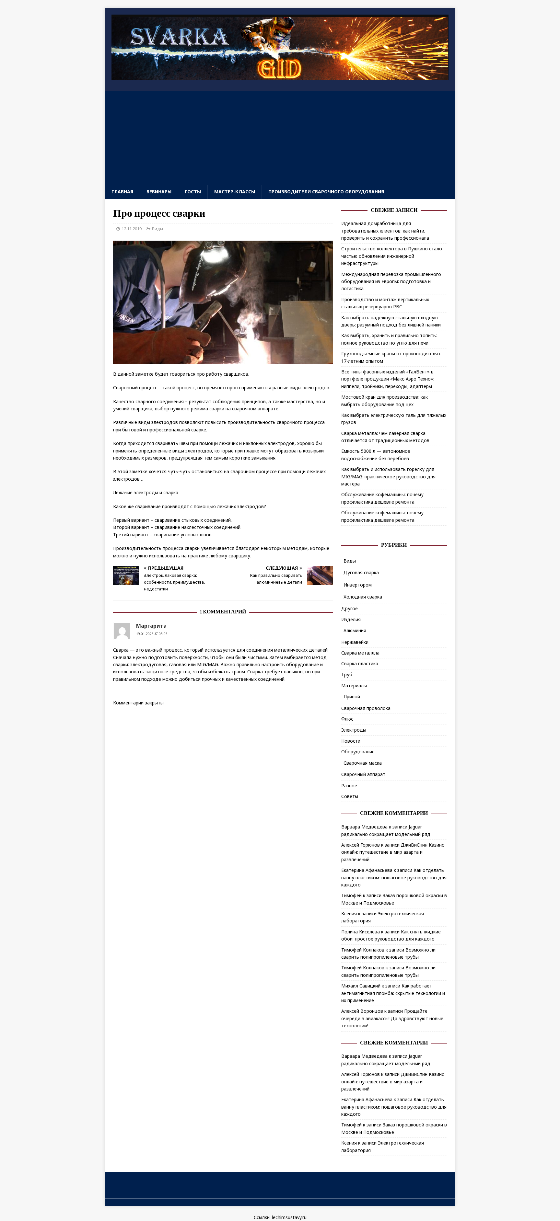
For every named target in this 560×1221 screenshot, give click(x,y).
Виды (157, 229)
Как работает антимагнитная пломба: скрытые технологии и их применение (393, 993)
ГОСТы (193, 191)
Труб (346, 674)
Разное (349, 785)
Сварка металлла (360, 653)
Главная (122, 191)
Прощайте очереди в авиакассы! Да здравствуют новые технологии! (392, 1018)
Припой (352, 696)
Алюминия (355, 630)
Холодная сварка (363, 597)
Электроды (353, 730)
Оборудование (358, 751)
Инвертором (358, 585)
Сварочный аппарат (363, 774)
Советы (349, 796)
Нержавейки (354, 642)
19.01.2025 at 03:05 (152, 634)
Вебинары (158, 191)
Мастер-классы (234, 191)
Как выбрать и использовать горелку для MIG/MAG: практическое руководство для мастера (388, 476)
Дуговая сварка (361, 572)
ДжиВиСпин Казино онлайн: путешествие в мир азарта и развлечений (393, 852)
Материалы (354, 685)
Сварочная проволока (366, 708)
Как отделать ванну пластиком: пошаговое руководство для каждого (394, 877)
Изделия (351, 619)
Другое (349, 608)
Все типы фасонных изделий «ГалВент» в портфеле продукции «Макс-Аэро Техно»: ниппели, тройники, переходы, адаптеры (387, 379)
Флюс (347, 719)
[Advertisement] (280, 136)
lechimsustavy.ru (289, 1217)
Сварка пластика (359, 663)
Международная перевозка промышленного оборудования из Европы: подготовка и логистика (391, 281)
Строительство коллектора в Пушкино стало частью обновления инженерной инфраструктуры (391, 255)
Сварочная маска (363, 763)
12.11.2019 (132, 229)
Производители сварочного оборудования (326, 191)
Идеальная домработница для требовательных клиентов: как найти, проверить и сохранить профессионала (385, 230)
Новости (350, 741)
